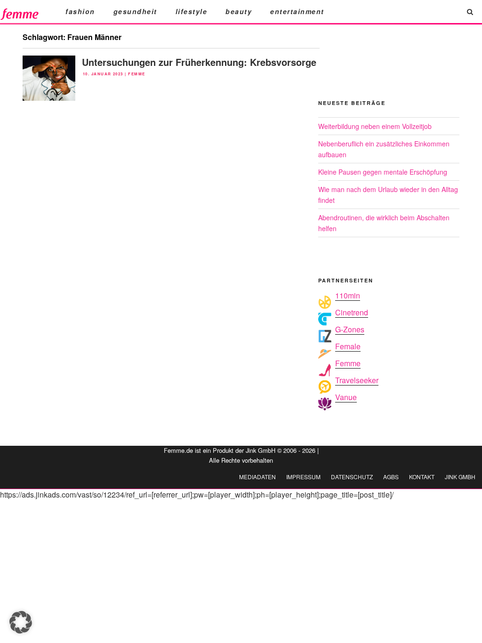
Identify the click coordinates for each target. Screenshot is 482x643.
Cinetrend (351, 312)
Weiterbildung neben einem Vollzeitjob (375, 126)
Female (348, 346)
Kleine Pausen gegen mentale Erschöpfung (382, 172)
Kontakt (421, 477)
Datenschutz (352, 477)
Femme (136, 73)
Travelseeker (356, 380)
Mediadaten (257, 477)
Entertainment (297, 11)
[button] (20, 622)
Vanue (346, 397)
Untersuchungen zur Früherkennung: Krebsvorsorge (199, 62)
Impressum (303, 477)
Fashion (80, 11)
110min (347, 295)
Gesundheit (135, 11)
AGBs (391, 477)
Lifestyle (192, 11)
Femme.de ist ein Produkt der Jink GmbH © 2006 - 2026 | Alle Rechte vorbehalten (241, 455)
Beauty (238, 11)
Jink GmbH (460, 477)
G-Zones (349, 329)
